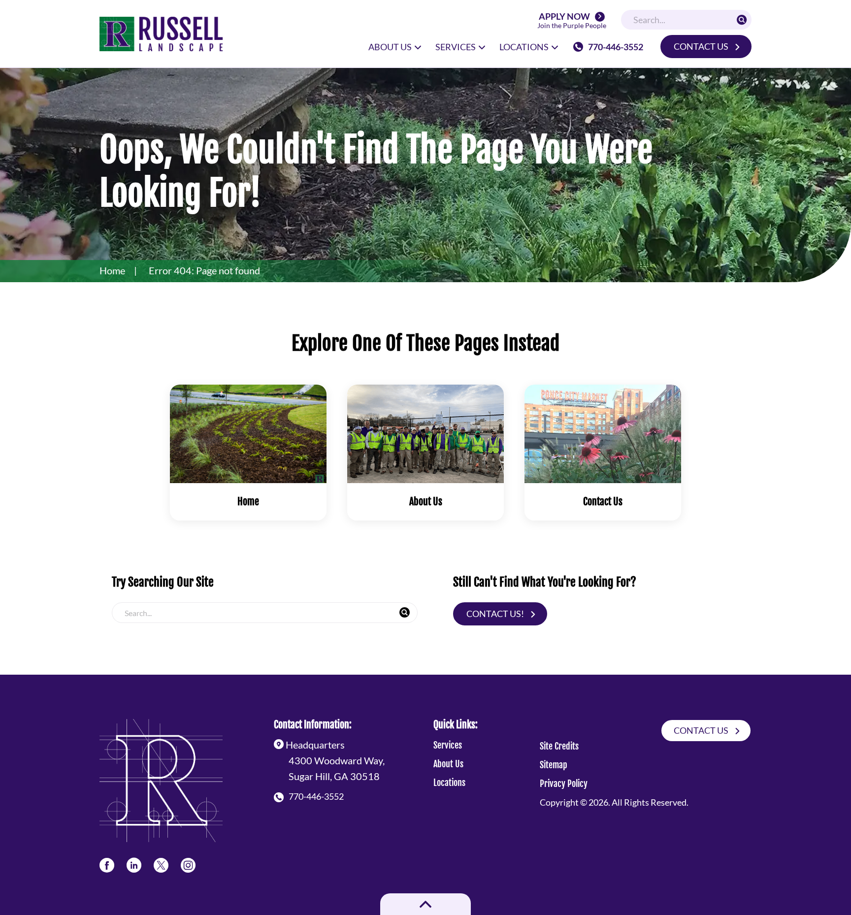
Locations (449, 782)
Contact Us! (495, 613)
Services (447, 745)
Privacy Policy (564, 783)
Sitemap (553, 764)
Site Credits (559, 746)
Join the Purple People (571, 21)
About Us (448, 763)
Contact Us (701, 46)
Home (112, 270)
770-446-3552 (615, 47)
